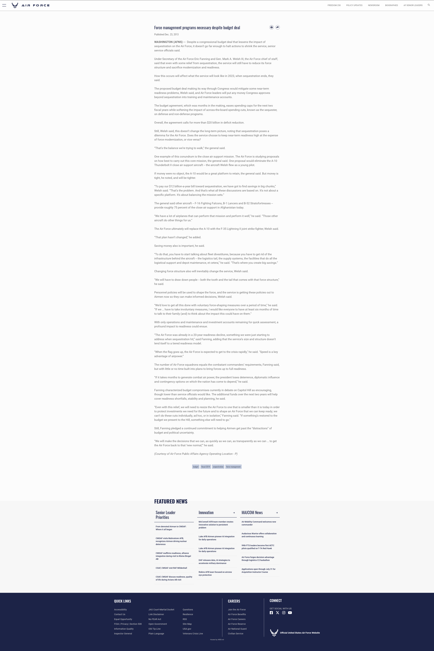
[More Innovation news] (234, 513)
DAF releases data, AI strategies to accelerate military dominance (214, 561)
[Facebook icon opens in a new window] (271, 612)
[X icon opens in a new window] (277, 612)
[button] (3, 5)
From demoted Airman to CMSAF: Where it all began (171, 528)
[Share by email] (278, 27)
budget (195, 466)
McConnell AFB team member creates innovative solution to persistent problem (216, 525)
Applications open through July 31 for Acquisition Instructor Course (258, 570)
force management (233, 466)
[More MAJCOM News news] (277, 513)
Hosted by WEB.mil (217, 639)
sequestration (218, 466)
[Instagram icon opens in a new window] (283, 612)
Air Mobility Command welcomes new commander (259, 523)
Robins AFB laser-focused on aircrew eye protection (215, 573)
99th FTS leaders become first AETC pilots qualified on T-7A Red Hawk (258, 547)
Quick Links (122, 601)
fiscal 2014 (205, 466)
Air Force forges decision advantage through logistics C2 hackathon (258, 558)
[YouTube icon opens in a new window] (290, 612)
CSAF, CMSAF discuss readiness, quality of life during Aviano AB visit (174, 578)
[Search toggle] (428, 5)
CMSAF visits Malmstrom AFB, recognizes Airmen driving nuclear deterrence (171, 541)
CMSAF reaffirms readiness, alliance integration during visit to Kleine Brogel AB (173, 556)
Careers (234, 601)
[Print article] (271, 27)
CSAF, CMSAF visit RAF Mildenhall (171, 568)
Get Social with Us (281, 608)
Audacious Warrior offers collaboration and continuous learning (259, 535)
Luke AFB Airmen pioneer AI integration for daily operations (217, 538)
